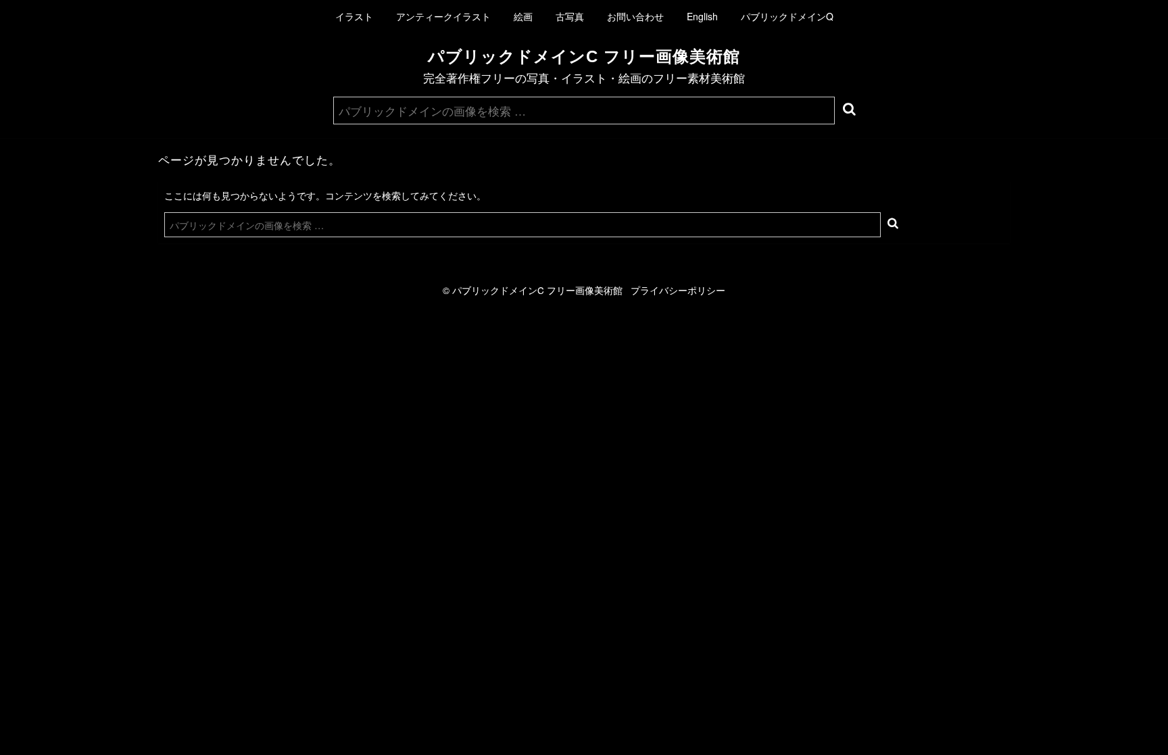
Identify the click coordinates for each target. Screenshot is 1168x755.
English (702, 16)
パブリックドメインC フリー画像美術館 (584, 56)
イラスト (354, 16)
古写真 (570, 16)
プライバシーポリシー (678, 290)
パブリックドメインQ (787, 16)
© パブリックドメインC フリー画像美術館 (537, 290)
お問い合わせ (635, 16)
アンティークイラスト (443, 16)
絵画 (523, 16)
